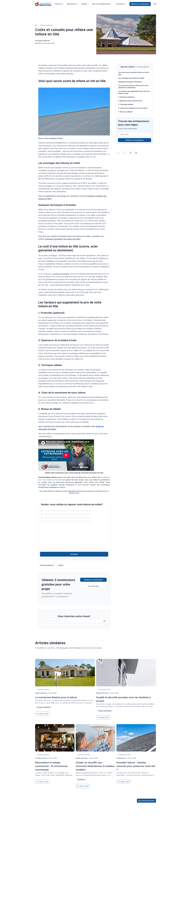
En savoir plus (93, 586)
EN (155, 4)
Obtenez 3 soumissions (140, 4)
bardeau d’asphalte (61, 274)
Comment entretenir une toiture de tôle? (62, 239)
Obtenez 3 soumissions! (93, 580)
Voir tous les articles (146, 801)
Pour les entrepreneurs (101, 4)
